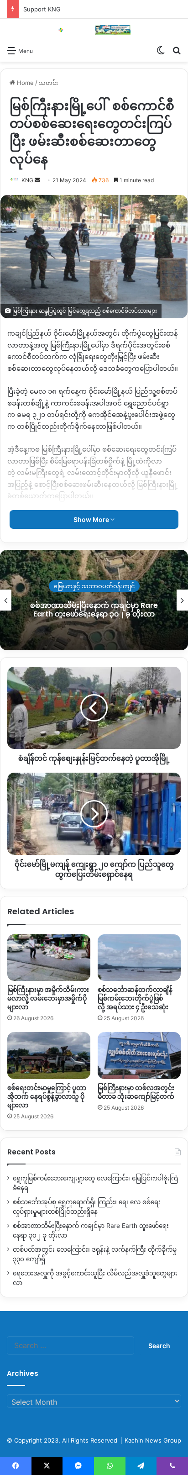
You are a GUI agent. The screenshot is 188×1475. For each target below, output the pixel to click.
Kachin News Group (153, 1440)
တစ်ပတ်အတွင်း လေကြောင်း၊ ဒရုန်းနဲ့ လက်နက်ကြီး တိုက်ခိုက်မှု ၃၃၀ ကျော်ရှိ (94, 609)
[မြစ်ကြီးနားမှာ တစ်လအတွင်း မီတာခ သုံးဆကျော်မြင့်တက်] (139, 1055)
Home (24, 82)
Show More (91, 519)
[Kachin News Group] (94, 30)
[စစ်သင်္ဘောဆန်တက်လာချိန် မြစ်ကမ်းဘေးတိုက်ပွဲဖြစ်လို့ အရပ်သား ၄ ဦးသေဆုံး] (139, 957)
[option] (94, 600)
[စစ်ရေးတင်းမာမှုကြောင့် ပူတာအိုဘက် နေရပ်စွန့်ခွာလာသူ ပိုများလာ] (48, 1055)
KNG (27, 180)
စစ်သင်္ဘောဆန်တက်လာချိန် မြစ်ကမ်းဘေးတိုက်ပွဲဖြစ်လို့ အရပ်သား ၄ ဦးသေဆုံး (135, 998)
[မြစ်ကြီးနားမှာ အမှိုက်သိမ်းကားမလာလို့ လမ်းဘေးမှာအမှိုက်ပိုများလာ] (48, 957)
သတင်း (48, 82)
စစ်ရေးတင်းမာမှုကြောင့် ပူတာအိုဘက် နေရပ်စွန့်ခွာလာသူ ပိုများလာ (46, 1096)
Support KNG (42, 9)
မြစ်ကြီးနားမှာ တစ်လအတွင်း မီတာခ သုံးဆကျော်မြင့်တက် (136, 1092)
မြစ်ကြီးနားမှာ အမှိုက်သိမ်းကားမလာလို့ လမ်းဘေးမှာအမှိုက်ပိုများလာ (48, 998)
